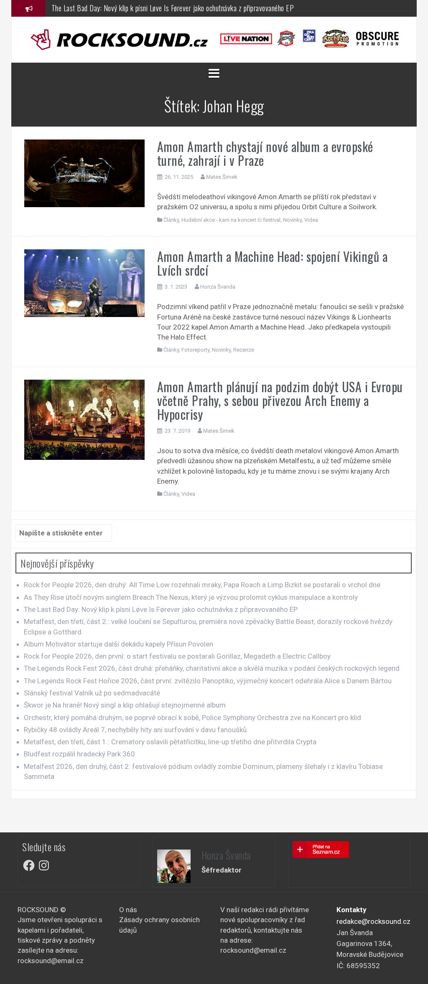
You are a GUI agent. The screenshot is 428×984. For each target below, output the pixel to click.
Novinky (292, 220)
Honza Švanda (217, 287)
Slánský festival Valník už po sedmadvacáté (92, 693)
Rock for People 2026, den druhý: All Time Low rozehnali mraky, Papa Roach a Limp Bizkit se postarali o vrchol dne (202, 585)
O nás (128, 909)
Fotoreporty (195, 350)
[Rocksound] (119, 39)
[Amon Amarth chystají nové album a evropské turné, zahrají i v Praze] (84, 172)
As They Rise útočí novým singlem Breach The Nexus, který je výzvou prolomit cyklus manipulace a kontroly (191, 597)
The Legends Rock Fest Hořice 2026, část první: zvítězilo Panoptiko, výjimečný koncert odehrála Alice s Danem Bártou (208, 681)
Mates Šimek (221, 177)
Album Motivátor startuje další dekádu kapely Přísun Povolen (118, 644)
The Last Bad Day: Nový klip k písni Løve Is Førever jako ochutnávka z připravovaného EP (172, 8)
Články (171, 220)
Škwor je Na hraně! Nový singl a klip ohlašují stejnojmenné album (125, 705)
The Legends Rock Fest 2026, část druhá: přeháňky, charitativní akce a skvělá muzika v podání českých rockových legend (212, 668)
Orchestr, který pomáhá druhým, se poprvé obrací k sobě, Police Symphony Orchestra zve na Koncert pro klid (192, 717)
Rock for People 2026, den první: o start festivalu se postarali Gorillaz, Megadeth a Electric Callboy (177, 656)
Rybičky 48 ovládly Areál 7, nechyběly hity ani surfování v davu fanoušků (135, 729)
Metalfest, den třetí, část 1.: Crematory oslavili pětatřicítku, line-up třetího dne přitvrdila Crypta (170, 742)
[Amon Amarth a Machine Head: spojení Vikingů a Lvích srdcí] (84, 283)
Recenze (243, 350)
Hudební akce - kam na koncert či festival (230, 220)
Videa (311, 220)
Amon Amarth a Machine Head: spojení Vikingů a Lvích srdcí (272, 263)
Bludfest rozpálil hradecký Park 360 (79, 754)
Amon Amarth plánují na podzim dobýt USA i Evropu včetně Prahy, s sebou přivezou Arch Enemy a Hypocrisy (280, 400)
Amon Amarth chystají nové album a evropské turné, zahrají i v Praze (265, 153)
